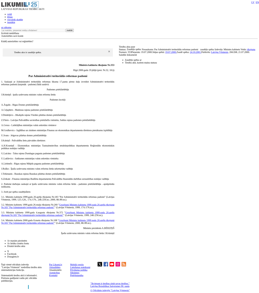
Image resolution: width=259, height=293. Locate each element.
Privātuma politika (78, 270)
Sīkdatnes (74, 272)
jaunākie (11, 22)
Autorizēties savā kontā (12, 36)
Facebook (11, 254)
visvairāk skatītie (15, 19)
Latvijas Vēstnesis (219, 52)
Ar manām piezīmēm (17, 240)
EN (257, 2)
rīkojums (251, 49)
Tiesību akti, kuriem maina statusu (141, 62)
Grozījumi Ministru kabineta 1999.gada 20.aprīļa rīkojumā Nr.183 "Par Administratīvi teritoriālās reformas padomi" (57, 213)
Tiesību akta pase (127, 46)
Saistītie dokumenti (128, 55)
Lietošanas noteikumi (80, 267)
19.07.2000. (171, 52)
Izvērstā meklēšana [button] (10, 33)
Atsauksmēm (55, 270)
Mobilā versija (77, 264)
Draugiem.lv (13, 256)
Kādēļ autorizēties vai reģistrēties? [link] (17, 41)
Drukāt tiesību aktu (16, 246)
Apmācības (54, 272)
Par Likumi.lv (55, 264)
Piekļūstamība (76, 275)
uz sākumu (6, 27)
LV (253, 2)
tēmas (10, 17)
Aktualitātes (54, 267)
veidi (9, 14)
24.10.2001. (195, 52)
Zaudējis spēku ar (133, 60)
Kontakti (53, 275)
